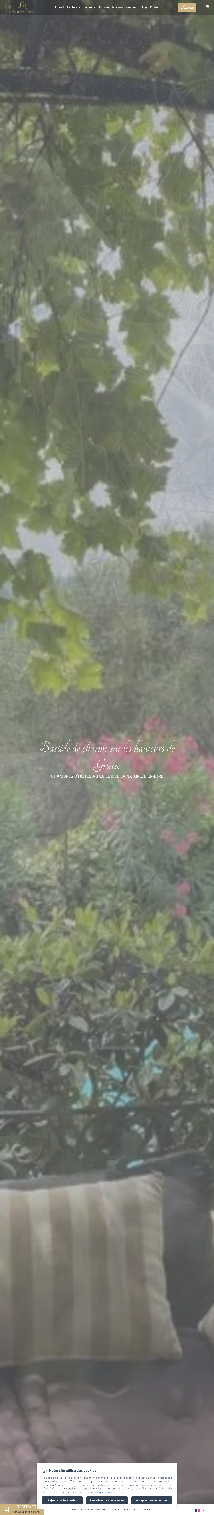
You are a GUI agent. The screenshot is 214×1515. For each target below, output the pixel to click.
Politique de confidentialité (109, 1492)
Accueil (59, 7)
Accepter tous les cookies (151, 1500)
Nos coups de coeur (125, 7)
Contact (154, 7)
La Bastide (73, 7)
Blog (144, 7)
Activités (104, 7)
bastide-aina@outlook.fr (132, 1509)
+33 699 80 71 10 (101, 1509)
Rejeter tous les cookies (62, 1500)
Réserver (186, 7)
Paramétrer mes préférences (107, 1500)
